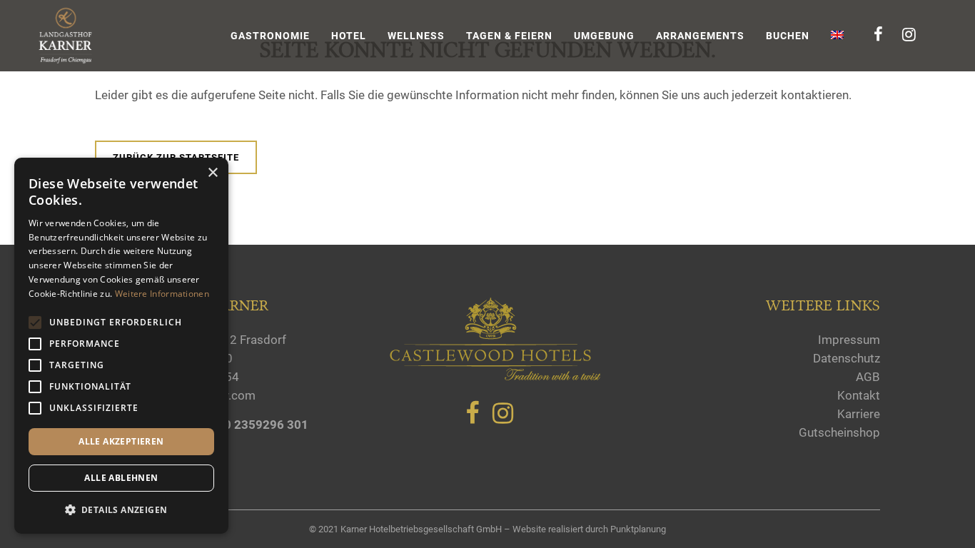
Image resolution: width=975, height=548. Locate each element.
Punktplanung (638, 529)
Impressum (849, 340)
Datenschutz (846, 358)
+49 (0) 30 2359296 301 (241, 424)
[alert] (121, 346)
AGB (868, 377)
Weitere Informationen (162, 294)
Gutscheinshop (839, 432)
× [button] (212, 173)
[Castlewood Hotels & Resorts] (495, 377)
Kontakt (858, 395)
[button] (121, 510)
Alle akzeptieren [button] (121, 441)
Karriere (858, 414)
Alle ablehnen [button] (121, 478)
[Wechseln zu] (838, 35)
